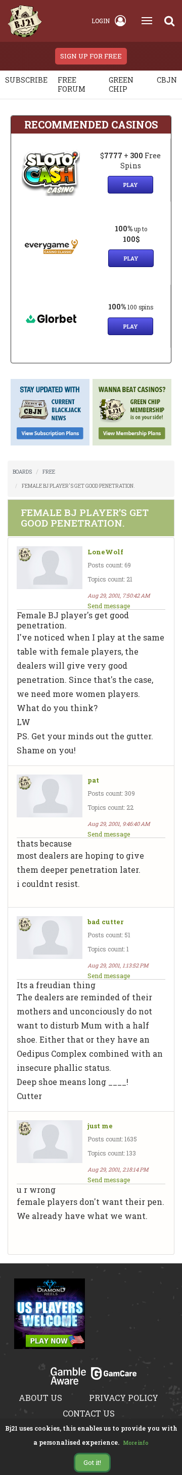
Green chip (121, 84)
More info (136, 1443)
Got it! (92, 1462)
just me (100, 1126)
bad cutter (105, 922)
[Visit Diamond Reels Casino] (49, 1319)
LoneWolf (105, 552)
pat (93, 780)
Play (130, 184)
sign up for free (91, 55)
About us (40, 1397)
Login (101, 21)
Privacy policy (123, 1397)
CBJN (167, 80)
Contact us (89, 1413)
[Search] (169, 20)
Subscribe (26, 80)
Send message (108, 606)
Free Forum (71, 84)
